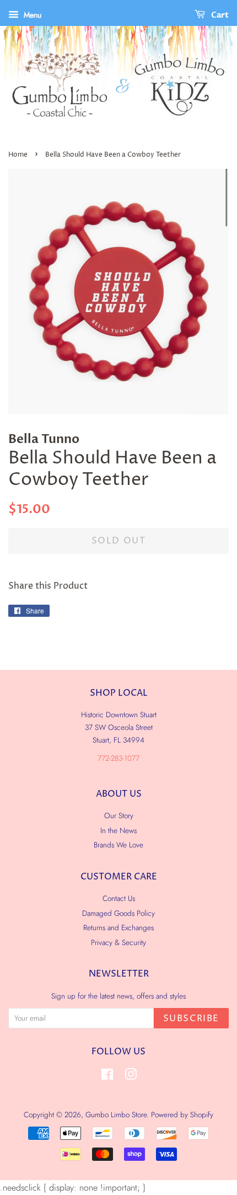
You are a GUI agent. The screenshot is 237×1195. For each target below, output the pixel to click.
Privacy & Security (118, 942)
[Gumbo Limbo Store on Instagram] (131, 1076)
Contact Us (119, 898)
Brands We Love (118, 844)
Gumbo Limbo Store (116, 1114)
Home (18, 154)
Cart (219, 15)
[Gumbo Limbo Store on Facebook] (107, 1076)
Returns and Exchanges (118, 927)
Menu (31, 14)
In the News (118, 830)
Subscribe (191, 1018)
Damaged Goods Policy (118, 913)
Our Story (118, 815)
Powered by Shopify (182, 1114)
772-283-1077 (118, 758)
